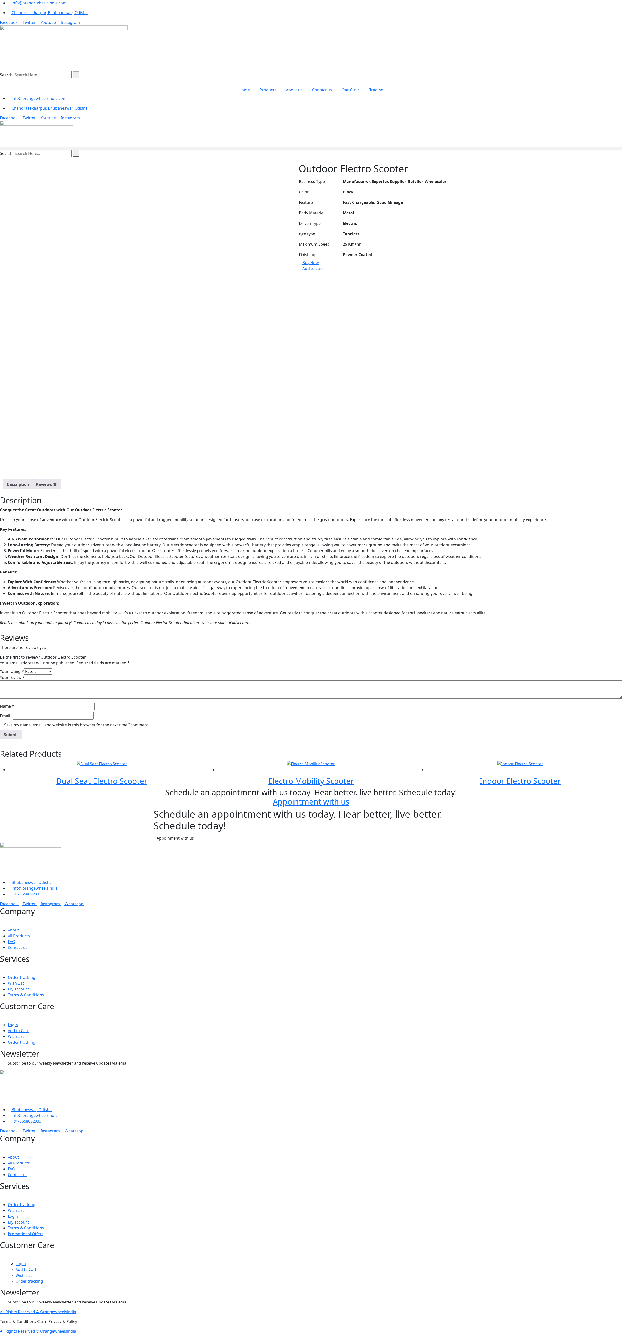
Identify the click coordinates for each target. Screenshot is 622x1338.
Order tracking (21, 977)
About (13, 930)
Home (244, 90)
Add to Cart (18, 1030)
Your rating (12, 671)
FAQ (11, 941)
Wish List (16, 983)
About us (294, 90)
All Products (19, 935)
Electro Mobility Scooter (311, 781)
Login (13, 1024)
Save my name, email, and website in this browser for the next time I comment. (76, 725)
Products (267, 90)
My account (18, 989)
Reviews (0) (46, 484)
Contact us (322, 90)
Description (18, 484)
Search (6, 75)
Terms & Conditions (26, 995)
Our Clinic (351, 90)
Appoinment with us (176, 838)
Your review (12, 677)
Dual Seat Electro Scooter (101, 781)
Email (6, 716)
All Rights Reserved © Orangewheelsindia (38, 1311)
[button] (311, 148)
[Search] (76, 74)
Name (7, 706)
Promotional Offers (25, 1233)
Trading (376, 90)
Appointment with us (311, 801)
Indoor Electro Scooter (520, 781)
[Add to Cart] (105, 769)
